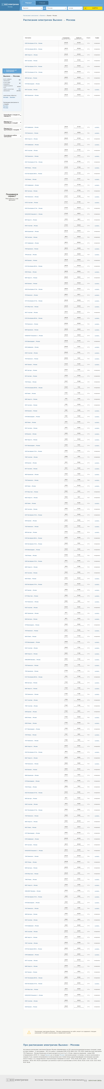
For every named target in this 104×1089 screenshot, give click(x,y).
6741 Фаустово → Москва (31, 989)
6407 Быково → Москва (31, 364)
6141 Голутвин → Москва (31, 60)
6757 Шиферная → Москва (32, 243)
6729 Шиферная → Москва (32, 925)
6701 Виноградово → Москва (32, 83)
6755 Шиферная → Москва (32, 185)
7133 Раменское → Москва (31, 665)
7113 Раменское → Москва (31, 324)
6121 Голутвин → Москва (31, 572)
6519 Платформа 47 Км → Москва (33, 561)
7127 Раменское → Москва (31, 601)
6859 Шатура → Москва (31, 914)
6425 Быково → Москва (31, 769)
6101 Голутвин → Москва (31, 89)
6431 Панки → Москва (30, 393)
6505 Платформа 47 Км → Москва (33, 208)
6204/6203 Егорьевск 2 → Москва (34, 850)
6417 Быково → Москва (31, 590)
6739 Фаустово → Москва (31, 873)
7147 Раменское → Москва (31, 908)
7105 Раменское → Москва (32, 196)
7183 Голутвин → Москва (31, 457)
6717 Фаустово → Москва (31, 491)
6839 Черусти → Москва (31, 653)
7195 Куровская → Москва (31, 671)
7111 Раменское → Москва (31, 295)
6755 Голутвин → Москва (31, 202)
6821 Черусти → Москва (31, 439)
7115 (19, 89)
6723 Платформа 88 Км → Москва (33, 266)
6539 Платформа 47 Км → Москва (33, 43)
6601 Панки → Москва (30, 422)
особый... (97, 89)
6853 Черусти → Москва (31, 821)
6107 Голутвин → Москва (31, 312)
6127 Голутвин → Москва (31, 700)
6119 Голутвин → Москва (31, 509)
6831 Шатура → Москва (31, 532)
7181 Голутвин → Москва (31, 237)
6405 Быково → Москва (31, 283)
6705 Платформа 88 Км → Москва (33, 387)
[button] (12, 70)
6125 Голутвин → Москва (31, 648)
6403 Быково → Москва (31, 260)
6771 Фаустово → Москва (31, 596)
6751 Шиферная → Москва (31, 127)
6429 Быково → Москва (31, 1006)
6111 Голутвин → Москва (31, 376)
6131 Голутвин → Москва (31, 844)
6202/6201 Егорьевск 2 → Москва (33, 214)
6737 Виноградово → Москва (32, 833)
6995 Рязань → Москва (31, 717)
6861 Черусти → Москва (31, 937)
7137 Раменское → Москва (31, 740)
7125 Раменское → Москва (31, 526)
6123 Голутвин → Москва (31, 607)
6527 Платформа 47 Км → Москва (33, 810)
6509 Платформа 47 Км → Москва (33, 289)
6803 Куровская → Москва (32, 95)
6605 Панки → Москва (30, 636)
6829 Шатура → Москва (31, 619)
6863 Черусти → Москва (31, 966)
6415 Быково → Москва (31, 520)
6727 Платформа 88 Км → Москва (33, 677)
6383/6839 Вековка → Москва (32, 659)
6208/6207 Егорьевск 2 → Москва (34, 335)
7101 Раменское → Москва (31, 133)
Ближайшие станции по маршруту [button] (12, 115)
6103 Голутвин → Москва (31, 150)
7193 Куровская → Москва (31, 248)
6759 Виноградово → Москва (32, 416)
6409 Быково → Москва (31, 410)
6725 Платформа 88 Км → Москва (33, 318)
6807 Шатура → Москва (31, 191)
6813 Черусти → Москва (31, 277)
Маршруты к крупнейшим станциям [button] (11, 129)
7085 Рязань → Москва (31, 879)
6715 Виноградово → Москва (32, 902)
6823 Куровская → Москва (32, 474)
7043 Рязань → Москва (31, 555)
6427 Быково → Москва (31, 972)
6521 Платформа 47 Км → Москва (33, 584)
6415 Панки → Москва (30, 503)
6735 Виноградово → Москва (32, 642)
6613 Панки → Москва (30, 486)
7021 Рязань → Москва (30, 179)
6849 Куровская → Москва (32, 775)
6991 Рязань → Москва (30, 167)
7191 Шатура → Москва (31, 254)
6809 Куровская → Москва (32, 231)
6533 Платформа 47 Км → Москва (33, 983)
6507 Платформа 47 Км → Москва (33, 162)
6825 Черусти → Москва (31, 497)
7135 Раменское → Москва (31, 694)
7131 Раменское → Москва (31, 630)
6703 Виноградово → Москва (32, 341)
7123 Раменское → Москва (31, 480)
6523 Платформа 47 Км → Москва (33, 752)
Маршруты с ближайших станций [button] (11, 122)
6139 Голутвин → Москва (31, 1001)
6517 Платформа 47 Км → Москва (33, 515)
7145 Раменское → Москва (31, 856)
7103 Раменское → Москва (31, 156)
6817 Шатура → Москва (31, 370)
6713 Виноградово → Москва (32, 781)
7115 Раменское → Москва (31, 358)
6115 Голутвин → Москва (31, 428)
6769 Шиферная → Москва (32, 954)
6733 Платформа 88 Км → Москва (33, 49)
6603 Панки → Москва (30, 578)
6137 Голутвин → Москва (31, 960)
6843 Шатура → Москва (31, 682)
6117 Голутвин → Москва (31, 468)
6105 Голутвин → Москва (31, 225)
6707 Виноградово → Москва (32, 445)
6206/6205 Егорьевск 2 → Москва (34, 995)
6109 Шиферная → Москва (32, 347)
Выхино (5, 106)
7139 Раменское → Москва (31, 763)
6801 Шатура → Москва (31, 78)
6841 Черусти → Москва (31, 688)
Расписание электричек (30, 15)
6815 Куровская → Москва (31, 329)
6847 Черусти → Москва (31, 758)
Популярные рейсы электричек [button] (10, 136)
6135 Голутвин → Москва (31, 931)
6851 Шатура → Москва (31, 798)
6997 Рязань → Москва (31, 862)
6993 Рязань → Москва (31, 272)
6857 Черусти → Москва (31, 885)
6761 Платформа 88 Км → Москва (33, 538)
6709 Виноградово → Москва (32, 549)
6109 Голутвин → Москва (31, 353)
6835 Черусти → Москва (31, 567)
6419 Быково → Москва (31, 711)
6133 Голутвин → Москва (31, 920)
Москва (5, 107)
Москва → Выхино (9, 97)
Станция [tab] (42, 3)
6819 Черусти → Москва (31, 399)
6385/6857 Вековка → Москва (33, 891)
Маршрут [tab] (28, 3)
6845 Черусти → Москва (31, 746)
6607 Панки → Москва (30, 827)
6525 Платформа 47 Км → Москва (33, 792)
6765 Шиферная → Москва (32, 839)
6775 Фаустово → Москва (31, 306)
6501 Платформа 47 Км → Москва (33, 66)
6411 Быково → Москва (30, 434)
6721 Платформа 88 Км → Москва (33, 173)
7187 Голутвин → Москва (31, 943)
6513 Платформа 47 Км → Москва (33, 451)
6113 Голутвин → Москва (31, 405)
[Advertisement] (12, 38)
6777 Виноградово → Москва (32, 729)
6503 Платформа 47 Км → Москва (33, 72)
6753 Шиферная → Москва (32, 144)
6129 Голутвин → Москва (31, 804)
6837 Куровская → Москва (32, 613)
